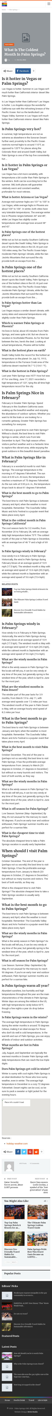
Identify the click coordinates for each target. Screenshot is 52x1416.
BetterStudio (33, 1412)
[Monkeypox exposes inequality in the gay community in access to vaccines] (7, 1296)
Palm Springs (9, 44)
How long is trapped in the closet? (27, 1385)
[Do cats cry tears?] (7, 1316)
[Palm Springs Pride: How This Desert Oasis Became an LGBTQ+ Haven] (37, 1239)
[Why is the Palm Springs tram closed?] (7, 1367)
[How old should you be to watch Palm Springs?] (7, 1356)
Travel (31, 1400)
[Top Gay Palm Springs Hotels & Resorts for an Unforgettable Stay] (7, 592)
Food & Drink (19, 1400)
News (30, 1244)
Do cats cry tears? (21, 1314)
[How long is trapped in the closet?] (7, 1387)
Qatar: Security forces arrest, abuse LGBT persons (13, 1185)
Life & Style (42, 1400)
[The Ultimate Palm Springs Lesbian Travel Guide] (7, 602)
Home (7, 1400)
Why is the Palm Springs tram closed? (29, 1364)
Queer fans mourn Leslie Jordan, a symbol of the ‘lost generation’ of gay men (39, 1187)
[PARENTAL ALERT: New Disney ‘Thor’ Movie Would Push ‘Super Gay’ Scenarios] (7, 1306)
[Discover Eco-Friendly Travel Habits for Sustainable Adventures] (7, 613)
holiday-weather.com (17, 1143)
